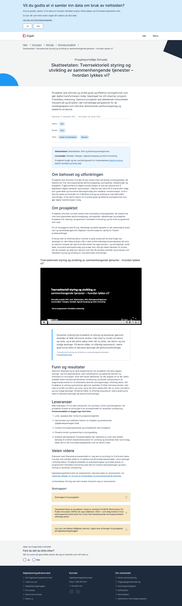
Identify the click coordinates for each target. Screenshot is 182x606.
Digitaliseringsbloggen (35, 586)
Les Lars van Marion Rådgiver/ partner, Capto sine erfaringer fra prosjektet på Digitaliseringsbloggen (89, 529)
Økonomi (84, 137)
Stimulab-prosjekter (67, 45)
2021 (62, 130)
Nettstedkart (123, 594)
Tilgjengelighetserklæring (129, 582)
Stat (62, 124)
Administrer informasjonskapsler (132, 599)
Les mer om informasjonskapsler (37, 20)
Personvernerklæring (127, 578)
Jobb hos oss (31, 582)
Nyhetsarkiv (123, 590)
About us (29, 599)
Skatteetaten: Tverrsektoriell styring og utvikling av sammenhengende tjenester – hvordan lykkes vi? (68, 48)
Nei (38, 26)
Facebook (71, 592)
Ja (27, 26)
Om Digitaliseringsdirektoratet (38, 578)
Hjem (25, 45)
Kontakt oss (77, 586)
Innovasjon (37, 45)
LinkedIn (78, 592)
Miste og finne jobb (72, 163)
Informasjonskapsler (127, 586)
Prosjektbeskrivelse (64, 355)
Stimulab (50, 45)
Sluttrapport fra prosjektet (67, 497)
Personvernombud (33, 594)
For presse (30, 590)
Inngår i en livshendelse (68, 137)
